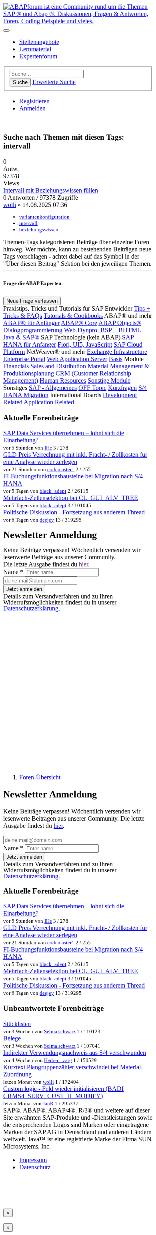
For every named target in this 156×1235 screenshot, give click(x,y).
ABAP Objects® (119, 322)
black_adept (53, 491)
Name (13, 571)
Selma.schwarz (60, 1031)
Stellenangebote (39, 41)
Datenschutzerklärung (30, 608)
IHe (48, 448)
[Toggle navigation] (6, 30)
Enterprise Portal (24, 358)
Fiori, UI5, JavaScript (85, 344)
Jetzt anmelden (24, 589)
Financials (16, 366)
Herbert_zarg (58, 1060)
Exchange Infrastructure (117, 351)
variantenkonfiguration (44, 217)
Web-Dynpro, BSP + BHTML (102, 330)
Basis (115, 358)
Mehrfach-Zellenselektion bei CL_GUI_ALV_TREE (70, 497)
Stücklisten (17, 1023)
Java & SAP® (21, 337)
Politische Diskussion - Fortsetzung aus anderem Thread (74, 512)
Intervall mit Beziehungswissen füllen (50, 190)
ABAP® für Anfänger (31, 322)
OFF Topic (92, 387)
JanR (48, 1103)
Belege (12, 1038)
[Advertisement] (78, 689)
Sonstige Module (109, 380)
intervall (28, 223)
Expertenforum (38, 56)
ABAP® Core (79, 322)
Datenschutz (34, 1167)
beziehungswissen (38, 230)
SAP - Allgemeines (53, 387)
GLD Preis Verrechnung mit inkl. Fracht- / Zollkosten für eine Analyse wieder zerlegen (75, 458)
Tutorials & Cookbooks (73, 315)
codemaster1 (60, 469)
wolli (9, 204)
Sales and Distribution (58, 366)
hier (83, 564)
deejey (47, 520)
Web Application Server (77, 358)
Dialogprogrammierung (32, 330)
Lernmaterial (35, 49)
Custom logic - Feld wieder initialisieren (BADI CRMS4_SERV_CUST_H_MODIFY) (63, 1092)
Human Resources (63, 380)
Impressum (33, 1160)
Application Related (49, 402)
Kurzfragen (122, 387)
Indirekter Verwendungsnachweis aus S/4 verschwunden (74, 1052)
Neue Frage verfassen (32, 301)
